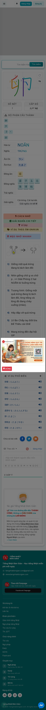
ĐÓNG (8, 369)
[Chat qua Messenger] (41, 705)
